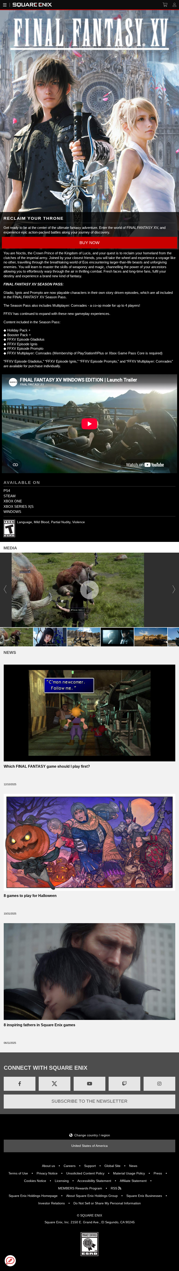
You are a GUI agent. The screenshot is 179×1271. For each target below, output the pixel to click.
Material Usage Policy (129, 1173)
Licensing (62, 1181)
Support (90, 1166)
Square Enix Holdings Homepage (33, 1196)
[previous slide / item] (5, 590)
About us (48, 1166)
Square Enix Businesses (144, 1196)
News (133, 1166)
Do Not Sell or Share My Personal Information (107, 1203)
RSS (114, 1188)
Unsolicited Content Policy (85, 1173)
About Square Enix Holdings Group (92, 1196)
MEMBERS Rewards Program (80, 1188)
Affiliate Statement (133, 1181)
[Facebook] (19, 1084)
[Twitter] (54, 1084)
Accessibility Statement (94, 1181)
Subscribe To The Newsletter (89, 1101)
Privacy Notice (47, 1173)
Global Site (112, 1166)
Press (158, 1173)
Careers (70, 1166)
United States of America (89, 1146)
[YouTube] (89, 1084)
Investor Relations (51, 1203)
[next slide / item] (174, 590)
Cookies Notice (35, 1181)
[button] (89, 242)
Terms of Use (18, 1173)
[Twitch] (124, 1084)
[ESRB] (89, 1244)
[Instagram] (159, 1084)
